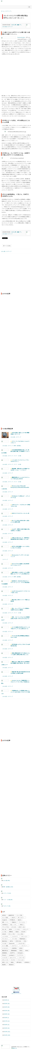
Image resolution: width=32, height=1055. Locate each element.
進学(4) (11, 941)
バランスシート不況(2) (25, 945)
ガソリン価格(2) (5, 945)
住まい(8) (4, 929)
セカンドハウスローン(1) (14, 957)
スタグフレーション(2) (16, 945)
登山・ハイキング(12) (14, 924)
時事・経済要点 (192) (8, 886)
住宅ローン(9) (21, 927)
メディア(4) (14, 938)
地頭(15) (19, 920)
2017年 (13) (6, 1021)
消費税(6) (11, 931)
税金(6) (17, 931)
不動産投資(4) (22, 938)
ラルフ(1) (13, 960)
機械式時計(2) (5, 950)
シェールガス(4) (5, 936)
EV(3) (25, 941)
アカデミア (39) (6, 906)
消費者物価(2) (14, 950)
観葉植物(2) (4, 953)
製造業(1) (4, 964)
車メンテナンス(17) (22, 917)
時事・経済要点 (17, 445)
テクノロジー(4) (5, 938)
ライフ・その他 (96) (7, 899)
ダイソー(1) (21, 957)
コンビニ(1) (4, 957)
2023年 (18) (6, 1003)
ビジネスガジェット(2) (6, 948)
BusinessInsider (21, 37)
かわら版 (4, 26)
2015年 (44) (6, 1028)
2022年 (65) (6, 1007)
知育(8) (10, 929)
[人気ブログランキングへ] (16, 992)
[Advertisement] (16, 75)
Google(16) (4, 920)
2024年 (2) (6, 1000)
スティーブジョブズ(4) (25, 936)
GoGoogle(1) (20, 953)
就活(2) (20, 948)
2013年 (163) (7, 1035)
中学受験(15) (12, 920)
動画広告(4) (4, 941)
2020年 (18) (6, 1014)
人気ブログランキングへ (16, 993)
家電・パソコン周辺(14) (6, 922)
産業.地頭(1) (19, 962)
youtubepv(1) (12, 955)
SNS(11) (22, 924)
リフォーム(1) (20, 960)
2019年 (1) (6, 1017)
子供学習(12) (5, 924)
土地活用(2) (14, 948)
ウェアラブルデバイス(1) (21, 955)
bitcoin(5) (23, 931)
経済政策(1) (27, 962)
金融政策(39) (11, 915)
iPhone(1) (4, 955)
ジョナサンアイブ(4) (16, 936)
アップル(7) (17, 929)
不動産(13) (14, 922)
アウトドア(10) (5, 927)
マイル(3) (4, 943)
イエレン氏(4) (20, 934)
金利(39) (4, 915)
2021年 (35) (6, 1010)
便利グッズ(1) (5, 962)
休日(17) (13, 917)
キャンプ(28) (19, 915)
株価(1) (12, 962)
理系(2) (20, 950)
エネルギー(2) (21, 943)
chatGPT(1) (12, 953)
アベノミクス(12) (22, 922)
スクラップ (8, 11)
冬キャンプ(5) (12, 934)
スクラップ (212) (7, 893)
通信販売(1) (11, 964)
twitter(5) (4, 934)
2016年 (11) (6, 1024)
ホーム (2, 11)
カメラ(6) (4, 931)
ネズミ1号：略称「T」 (16, 24)
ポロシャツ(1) (5, 960)
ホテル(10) (13, 927)
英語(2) (26, 950)
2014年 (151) (7, 1031)
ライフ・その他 (17, 455)
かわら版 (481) (6, 880)
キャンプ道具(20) (6, 917)
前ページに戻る (7, 245)
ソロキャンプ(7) (25, 929)
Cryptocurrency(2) (13, 943)
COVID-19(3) (18, 941)
